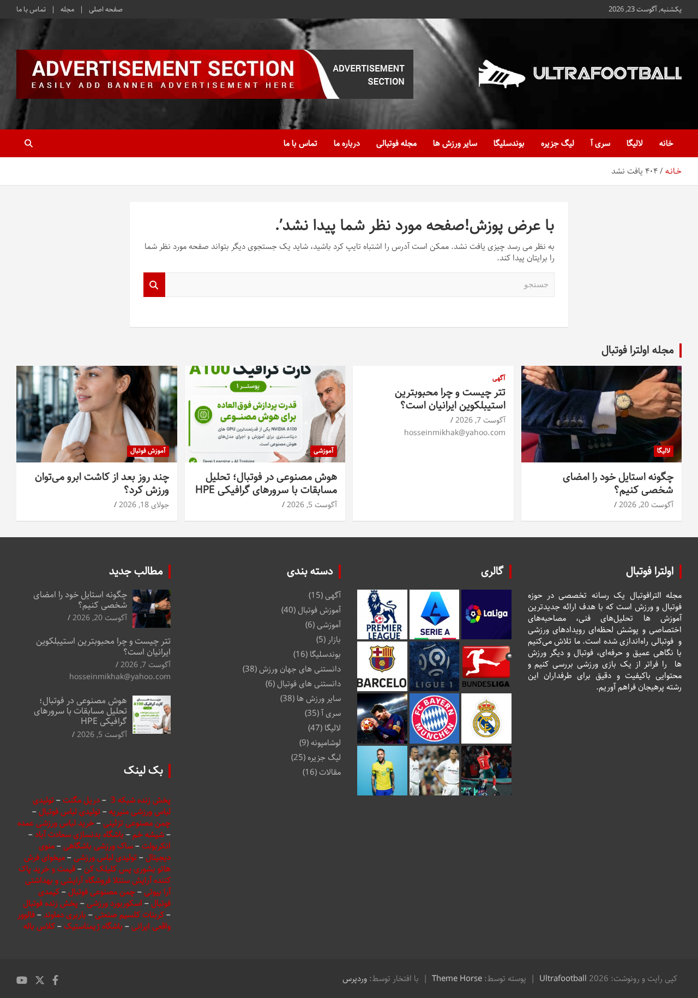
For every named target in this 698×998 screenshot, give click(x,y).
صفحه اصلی (106, 9)
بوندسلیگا (509, 143)
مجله (67, 9)
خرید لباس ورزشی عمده (55, 823)
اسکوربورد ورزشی (116, 903)
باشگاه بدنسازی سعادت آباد (79, 834)
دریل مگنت (81, 800)
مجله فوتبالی (396, 143)
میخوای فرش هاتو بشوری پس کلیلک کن (97, 863)
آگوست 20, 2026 (646, 505)
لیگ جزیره (557, 143)
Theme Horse (457, 978)
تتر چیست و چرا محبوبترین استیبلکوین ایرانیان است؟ (450, 399)
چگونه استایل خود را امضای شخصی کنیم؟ (618, 483)
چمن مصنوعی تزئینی (137, 823)
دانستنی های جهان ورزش (300, 669)
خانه (666, 143)
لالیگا (635, 143)
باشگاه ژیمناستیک (93, 926)
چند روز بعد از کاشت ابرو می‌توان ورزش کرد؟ (102, 483)
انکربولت (156, 846)
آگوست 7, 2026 (480, 420)
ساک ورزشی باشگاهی (99, 846)
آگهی (499, 378)
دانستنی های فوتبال (309, 684)
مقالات (330, 772)
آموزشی (324, 450)
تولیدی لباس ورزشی (105, 857)
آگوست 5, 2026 (312, 505)
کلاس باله (40, 926)
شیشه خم (148, 834)
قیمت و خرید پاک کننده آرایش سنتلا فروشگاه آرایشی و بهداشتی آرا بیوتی (95, 880)
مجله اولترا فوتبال (637, 350)
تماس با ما (31, 9)
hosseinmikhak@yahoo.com (455, 433)
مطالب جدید (136, 571)
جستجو (154, 284)
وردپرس (354, 978)
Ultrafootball (563, 978)
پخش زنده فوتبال (51, 903)
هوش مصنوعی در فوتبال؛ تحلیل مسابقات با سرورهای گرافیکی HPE (266, 483)
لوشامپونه (326, 742)
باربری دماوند (66, 914)
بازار (334, 639)
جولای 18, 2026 (144, 505)
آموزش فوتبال (148, 450)
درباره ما (347, 143)
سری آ (600, 143)
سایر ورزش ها (455, 143)
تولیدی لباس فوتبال (69, 811)
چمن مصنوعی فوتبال (101, 892)
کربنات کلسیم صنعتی (130, 914)
